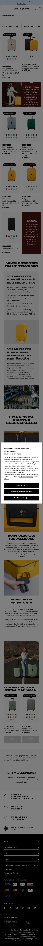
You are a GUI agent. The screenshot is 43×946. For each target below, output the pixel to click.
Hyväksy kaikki (21, 485)
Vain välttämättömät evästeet (21, 492)
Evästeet (6, 479)
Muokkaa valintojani (21, 498)
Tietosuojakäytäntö (25, 477)
